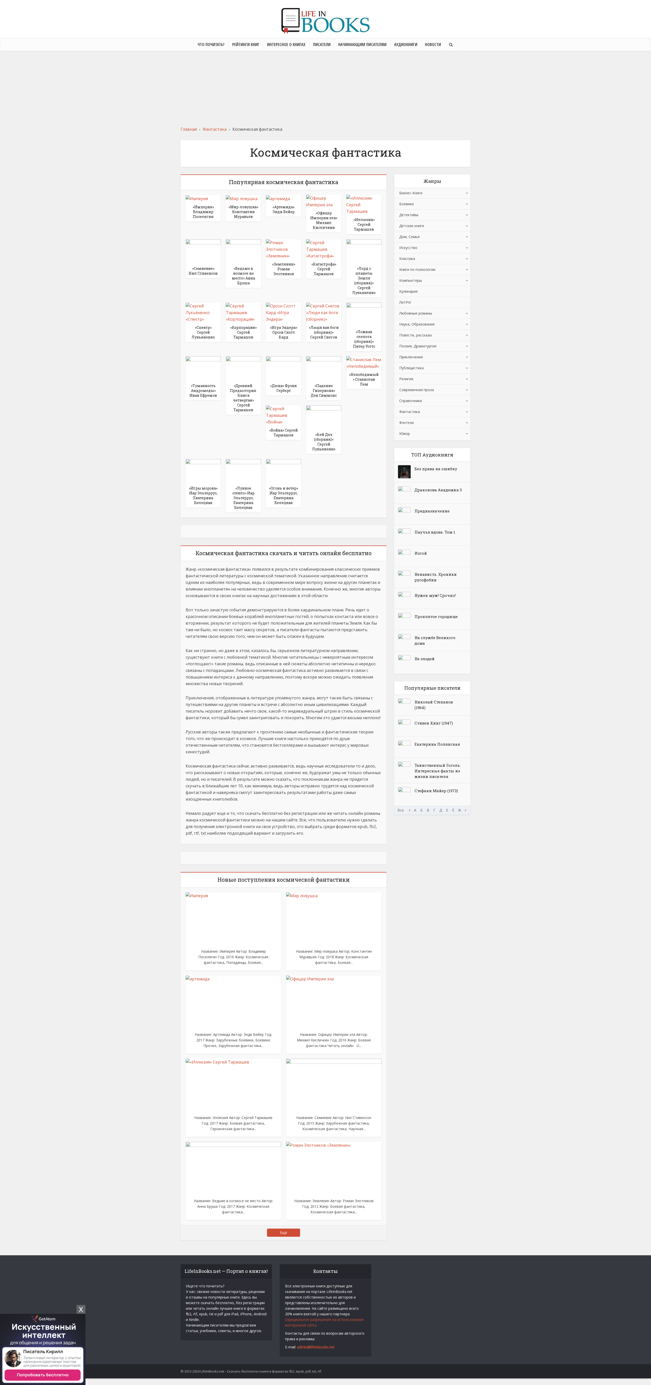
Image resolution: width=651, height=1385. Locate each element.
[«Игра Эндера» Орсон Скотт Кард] (283, 312)
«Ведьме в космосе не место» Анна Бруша (243, 275)
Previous (409, 810)
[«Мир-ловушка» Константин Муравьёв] (241, 198)
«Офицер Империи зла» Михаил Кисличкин (323, 220)
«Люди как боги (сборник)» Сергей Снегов (324, 332)
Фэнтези (406, 422)
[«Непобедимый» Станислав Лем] (363, 362)
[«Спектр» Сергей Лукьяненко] (203, 312)
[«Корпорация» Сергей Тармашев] (243, 312)
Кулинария (408, 291)
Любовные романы (415, 313)
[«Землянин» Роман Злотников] (283, 249)
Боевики (406, 203)
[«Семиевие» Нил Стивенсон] (203, 251)
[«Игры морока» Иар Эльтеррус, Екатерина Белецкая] (203, 471)
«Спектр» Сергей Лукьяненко (203, 332)
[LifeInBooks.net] (325, 21)
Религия (406, 378)
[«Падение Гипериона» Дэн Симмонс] (323, 368)
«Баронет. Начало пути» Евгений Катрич (531, 73)
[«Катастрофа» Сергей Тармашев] (323, 249)
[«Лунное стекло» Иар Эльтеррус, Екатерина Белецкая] (243, 471)
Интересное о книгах (286, 44)
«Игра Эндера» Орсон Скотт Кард (283, 332)
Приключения (411, 357)
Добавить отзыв (48, 84)
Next (465, 810)
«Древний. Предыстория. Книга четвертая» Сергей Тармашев (243, 397)
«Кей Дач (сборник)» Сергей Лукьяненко (323, 441)
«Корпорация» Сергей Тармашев (243, 332)
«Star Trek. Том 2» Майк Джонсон (48, 73)
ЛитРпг (405, 302)
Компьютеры (410, 280)
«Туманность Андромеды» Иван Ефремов (203, 390)
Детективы (408, 214)
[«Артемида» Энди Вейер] (278, 198)
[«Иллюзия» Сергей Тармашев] (363, 204)
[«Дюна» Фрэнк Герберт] (283, 368)
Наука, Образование (417, 324)
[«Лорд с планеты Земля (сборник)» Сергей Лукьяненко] (363, 251)
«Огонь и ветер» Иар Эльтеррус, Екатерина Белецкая (283, 495)
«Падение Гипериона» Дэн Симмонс (324, 390)
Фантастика (409, 411)
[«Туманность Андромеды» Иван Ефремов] (203, 368)
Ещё (283, 1232)
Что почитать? (211, 44)
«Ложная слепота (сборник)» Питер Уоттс (364, 339)
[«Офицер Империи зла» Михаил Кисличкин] (323, 201)
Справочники (410, 400)
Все (400, 810)
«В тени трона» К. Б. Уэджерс (435, 69)
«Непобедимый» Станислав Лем (364, 379)
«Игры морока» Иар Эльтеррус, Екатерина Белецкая (203, 495)
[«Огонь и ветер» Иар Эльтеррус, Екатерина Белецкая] (283, 471)
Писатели (322, 44)
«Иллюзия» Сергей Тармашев (364, 224)
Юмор (404, 433)
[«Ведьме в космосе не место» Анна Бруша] (243, 251)
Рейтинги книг (245, 44)
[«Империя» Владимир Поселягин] (197, 198)
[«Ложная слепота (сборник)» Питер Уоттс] (363, 314)
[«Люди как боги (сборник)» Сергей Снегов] (323, 312)
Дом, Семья (409, 236)
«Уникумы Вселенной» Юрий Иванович (241, 73)
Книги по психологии (417, 269)
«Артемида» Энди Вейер (284, 209)
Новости (433, 44)
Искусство (408, 247)
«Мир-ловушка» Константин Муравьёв (243, 211)
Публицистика (411, 367)
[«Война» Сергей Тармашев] (283, 415)
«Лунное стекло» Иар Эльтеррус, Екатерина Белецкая (243, 498)
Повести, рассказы (415, 335)
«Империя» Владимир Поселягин (203, 211)
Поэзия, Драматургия (417, 346)
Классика (407, 258)
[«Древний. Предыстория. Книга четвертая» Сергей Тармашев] (243, 368)
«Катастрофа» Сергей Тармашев (324, 269)
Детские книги (411, 225)
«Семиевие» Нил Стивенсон (203, 271)
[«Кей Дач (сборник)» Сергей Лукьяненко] (323, 417)
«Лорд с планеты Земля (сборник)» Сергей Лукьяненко (364, 280)
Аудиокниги (405, 44)
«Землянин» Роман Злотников (283, 269)
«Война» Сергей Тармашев (283, 432)
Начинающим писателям (362, 44)
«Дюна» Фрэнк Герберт (283, 388)
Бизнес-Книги (410, 192)
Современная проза (416, 389)
